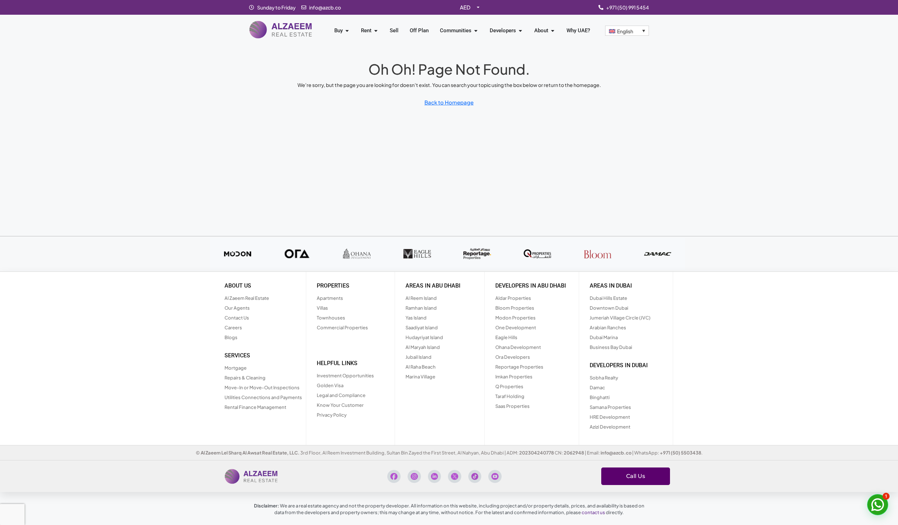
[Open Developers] (520, 31)
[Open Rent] (375, 31)
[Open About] (552, 31)
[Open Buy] (347, 31)
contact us (593, 512)
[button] (877, 504)
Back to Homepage (449, 102)
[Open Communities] (475, 31)
